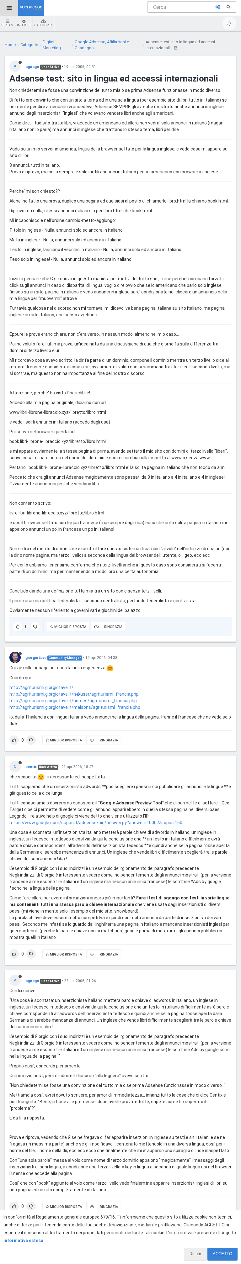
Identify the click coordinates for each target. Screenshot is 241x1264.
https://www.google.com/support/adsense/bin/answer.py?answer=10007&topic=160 (95, 822)
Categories (43, 25)
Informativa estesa (23, 1240)
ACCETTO (222, 1253)
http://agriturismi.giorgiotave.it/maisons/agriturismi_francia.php (74, 707)
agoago (32, 67)
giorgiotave (35, 658)
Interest (24, 25)
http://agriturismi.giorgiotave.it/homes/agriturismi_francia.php (73, 700)
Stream (7, 25)
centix (31, 767)
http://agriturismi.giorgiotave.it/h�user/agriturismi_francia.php (74, 694)
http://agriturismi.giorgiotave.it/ (41, 687)
